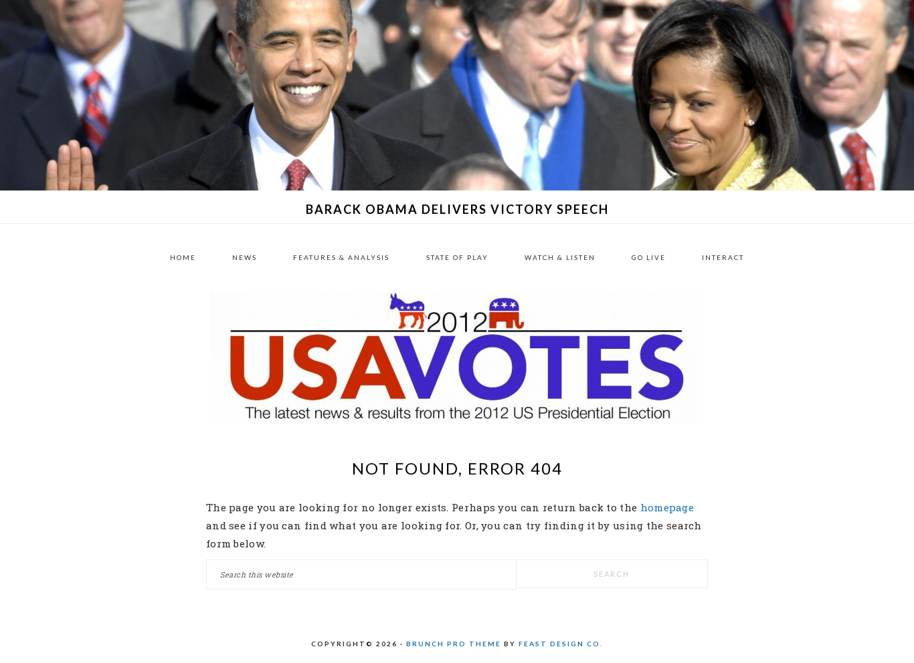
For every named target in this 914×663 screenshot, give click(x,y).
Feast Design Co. (561, 644)
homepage (667, 507)
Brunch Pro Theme (453, 644)
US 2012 (457, 357)
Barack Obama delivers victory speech (457, 209)
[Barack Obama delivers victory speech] (457, 186)
